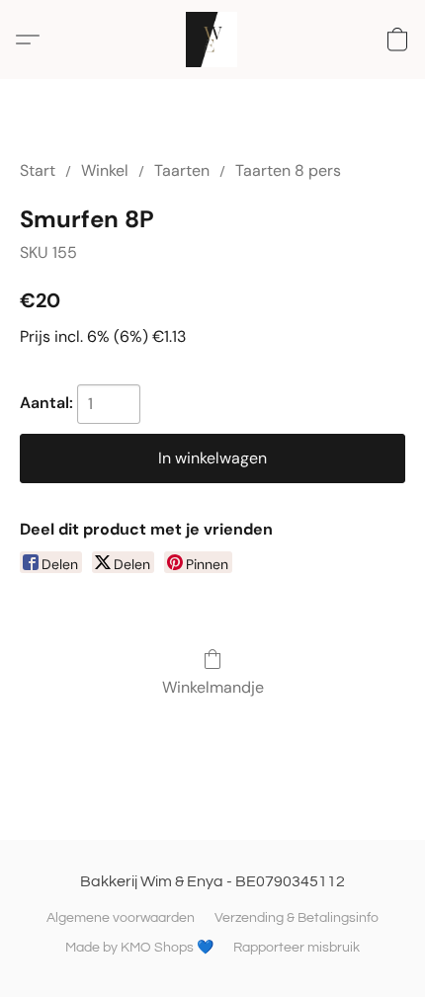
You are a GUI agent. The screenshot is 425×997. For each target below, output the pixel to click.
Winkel (104, 170)
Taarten (182, 170)
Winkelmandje (213, 687)
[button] (213, 39)
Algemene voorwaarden (120, 918)
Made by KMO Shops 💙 (139, 948)
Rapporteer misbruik (296, 948)
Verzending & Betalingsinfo (296, 918)
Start (37, 170)
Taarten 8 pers (288, 170)
